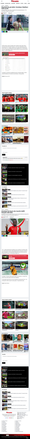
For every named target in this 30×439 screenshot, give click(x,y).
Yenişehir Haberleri (17, 425)
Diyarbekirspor (4, 422)
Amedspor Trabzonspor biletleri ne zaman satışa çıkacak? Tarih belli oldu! (21, 309)
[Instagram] (8, 417)
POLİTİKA (21, 3)
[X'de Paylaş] (3, 31)
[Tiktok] (11, 417)
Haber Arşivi (20, 418)
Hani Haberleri (4, 430)
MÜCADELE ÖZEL (7, 3)
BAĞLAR (9, 189)
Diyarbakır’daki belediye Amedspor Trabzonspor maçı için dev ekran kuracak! (17, 199)
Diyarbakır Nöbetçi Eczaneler (22, 412)
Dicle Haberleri (17, 429)
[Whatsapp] (12, 417)
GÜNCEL (25, 3)
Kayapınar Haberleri (18, 424)
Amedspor (16, 421)
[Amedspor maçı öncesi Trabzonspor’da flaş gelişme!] (8, 304)
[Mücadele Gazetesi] (15, 1)
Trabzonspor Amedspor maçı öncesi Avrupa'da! (8, 112)
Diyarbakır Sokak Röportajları (19, 431)
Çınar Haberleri (4, 429)
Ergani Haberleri (17, 426)
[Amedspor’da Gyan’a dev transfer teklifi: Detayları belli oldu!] (15, 226)
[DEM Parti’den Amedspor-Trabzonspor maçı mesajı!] (21, 314)
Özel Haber (3, 421)
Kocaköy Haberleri (4, 431)
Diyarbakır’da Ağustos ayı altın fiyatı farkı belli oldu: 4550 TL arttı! (17, 206)
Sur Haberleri (4, 425)
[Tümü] (27, 389)
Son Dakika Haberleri (21, 417)
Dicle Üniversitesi (4, 423)
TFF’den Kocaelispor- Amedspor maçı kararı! (20, 122)
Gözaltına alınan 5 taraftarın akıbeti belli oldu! (8, 122)
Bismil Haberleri (4, 426)
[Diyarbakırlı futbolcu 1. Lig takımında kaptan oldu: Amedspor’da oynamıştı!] (8, 97)
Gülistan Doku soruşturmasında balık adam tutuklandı (17, 202)
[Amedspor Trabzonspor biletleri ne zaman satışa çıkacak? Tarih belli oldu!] (21, 304)
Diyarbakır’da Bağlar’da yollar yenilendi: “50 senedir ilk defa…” (18, 190)
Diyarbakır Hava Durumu (22, 413)
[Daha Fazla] (6, 31)
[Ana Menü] (1, 1)
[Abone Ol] (27, 31)
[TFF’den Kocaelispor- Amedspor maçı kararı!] (21, 118)
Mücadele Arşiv (17, 423)
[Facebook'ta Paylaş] (2, 31)
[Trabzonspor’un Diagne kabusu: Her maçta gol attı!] (21, 97)
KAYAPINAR (9, 193)
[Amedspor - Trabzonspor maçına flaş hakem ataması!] (8, 314)
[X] (7, 417)
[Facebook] (5, 417)
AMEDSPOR (18, 3)
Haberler (2, 5)
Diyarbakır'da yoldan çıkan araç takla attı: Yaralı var (16, 194)
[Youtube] (10, 417)
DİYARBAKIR (2, 3)
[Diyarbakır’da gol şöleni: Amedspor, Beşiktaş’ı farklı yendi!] (15, 22)
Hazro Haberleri (17, 430)
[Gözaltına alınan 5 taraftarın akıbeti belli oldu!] (8, 118)
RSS (7, 435)
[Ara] (28, 1)
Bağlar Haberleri (4, 424)
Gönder (4, 154)
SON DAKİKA (13, 3)
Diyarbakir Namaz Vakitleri (22, 414)
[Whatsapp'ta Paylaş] (5, 31)
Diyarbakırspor (17, 422)
